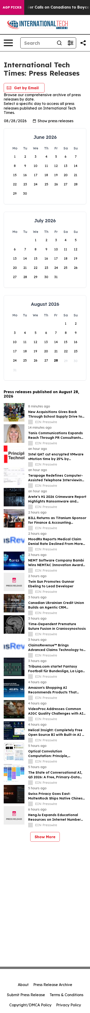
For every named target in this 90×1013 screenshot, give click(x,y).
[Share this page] (83, 43)
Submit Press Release (26, 994)
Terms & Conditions (66, 994)
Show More (45, 837)
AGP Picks (12, 7)
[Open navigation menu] (8, 43)
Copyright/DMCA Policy (30, 1005)
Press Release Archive (52, 984)
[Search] (59, 43)
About (23, 984)
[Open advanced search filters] (70, 43)
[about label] (30, 422)
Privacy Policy (68, 1005)
